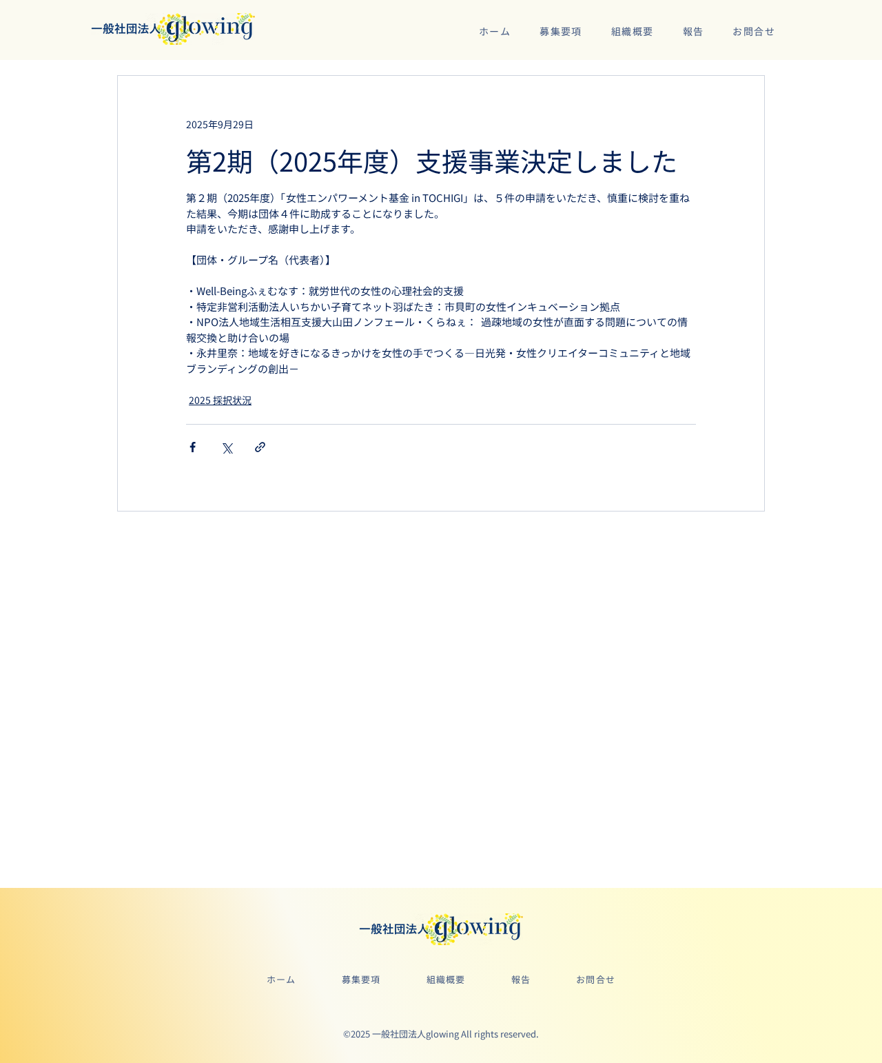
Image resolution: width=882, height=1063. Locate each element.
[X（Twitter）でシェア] (226, 447)
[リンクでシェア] (260, 447)
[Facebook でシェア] (192, 447)
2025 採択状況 (220, 400)
